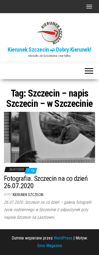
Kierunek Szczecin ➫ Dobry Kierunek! (49, 49)
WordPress (63, 238)
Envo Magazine (49, 245)
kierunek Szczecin (28, 195)
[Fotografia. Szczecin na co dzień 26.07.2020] (49, 136)
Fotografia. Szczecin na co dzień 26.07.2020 (46, 182)
